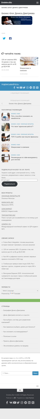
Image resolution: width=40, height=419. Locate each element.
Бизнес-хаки (15, 113)
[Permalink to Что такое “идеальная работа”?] (6, 127)
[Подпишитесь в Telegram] (30, 87)
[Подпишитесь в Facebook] (14, 87)
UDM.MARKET (7, 209)
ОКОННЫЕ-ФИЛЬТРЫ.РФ (11, 196)
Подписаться (9, 184)
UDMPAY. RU (6, 224)
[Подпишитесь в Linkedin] (34, 87)
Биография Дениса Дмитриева (14, 310)
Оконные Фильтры (27, 124)
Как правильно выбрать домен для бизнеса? (19, 327)
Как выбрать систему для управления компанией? (16, 321)
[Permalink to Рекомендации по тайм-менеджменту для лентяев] (6, 158)
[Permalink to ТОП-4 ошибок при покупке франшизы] (6, 137)
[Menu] (37, 2)
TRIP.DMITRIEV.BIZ (8, 215)
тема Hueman (30, 398)
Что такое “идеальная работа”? (22, 126)
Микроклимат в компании (20, 147)
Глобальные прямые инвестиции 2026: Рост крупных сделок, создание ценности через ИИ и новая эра (19, 266)
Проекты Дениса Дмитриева (13, 341)
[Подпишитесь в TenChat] (37, 87)
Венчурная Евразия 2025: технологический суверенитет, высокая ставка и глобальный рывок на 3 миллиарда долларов (19, 275)
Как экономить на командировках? (15, 331)
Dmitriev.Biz (6, 2)
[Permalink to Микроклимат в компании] (6, 148)
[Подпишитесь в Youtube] (21, 87)
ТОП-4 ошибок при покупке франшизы (24, 137)
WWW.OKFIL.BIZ (7, 202)
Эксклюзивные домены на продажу (15, 346)
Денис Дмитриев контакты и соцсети (16, 315)
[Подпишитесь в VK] (17, 87)
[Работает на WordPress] (14, 398)
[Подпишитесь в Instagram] (27, 87)
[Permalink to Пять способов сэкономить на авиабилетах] (6, 117)
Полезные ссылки (9, 336)
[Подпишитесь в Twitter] (24, 87)
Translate (17, 293)
